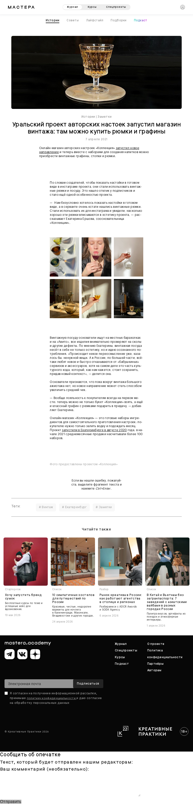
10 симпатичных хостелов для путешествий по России (73, 598)
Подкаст (140, 20)
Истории (88, 117)
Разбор (104, 589)
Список (57, 589)
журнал (72, 7)
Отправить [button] (10, 802)
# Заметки (104, 507)
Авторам (154, 670)
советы (73, 20)
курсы (92, 7)
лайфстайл (95, 20)
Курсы (120, 657)
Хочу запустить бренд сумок (23, 596)
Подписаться (88, 684)
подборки (118, 20)
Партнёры (155, 664)
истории (52, 20)
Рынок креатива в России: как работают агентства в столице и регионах (121, 598)
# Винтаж (46, 507)
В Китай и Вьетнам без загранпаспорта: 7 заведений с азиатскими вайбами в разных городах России (167, 602)
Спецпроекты (126, 650)
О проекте (155, 644)
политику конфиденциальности (51, 698)
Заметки (105, 117)
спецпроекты (116, 7)
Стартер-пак (13, 589)
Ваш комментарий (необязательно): (44, 769)
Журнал (121, 644)
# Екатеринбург (74, 507)
